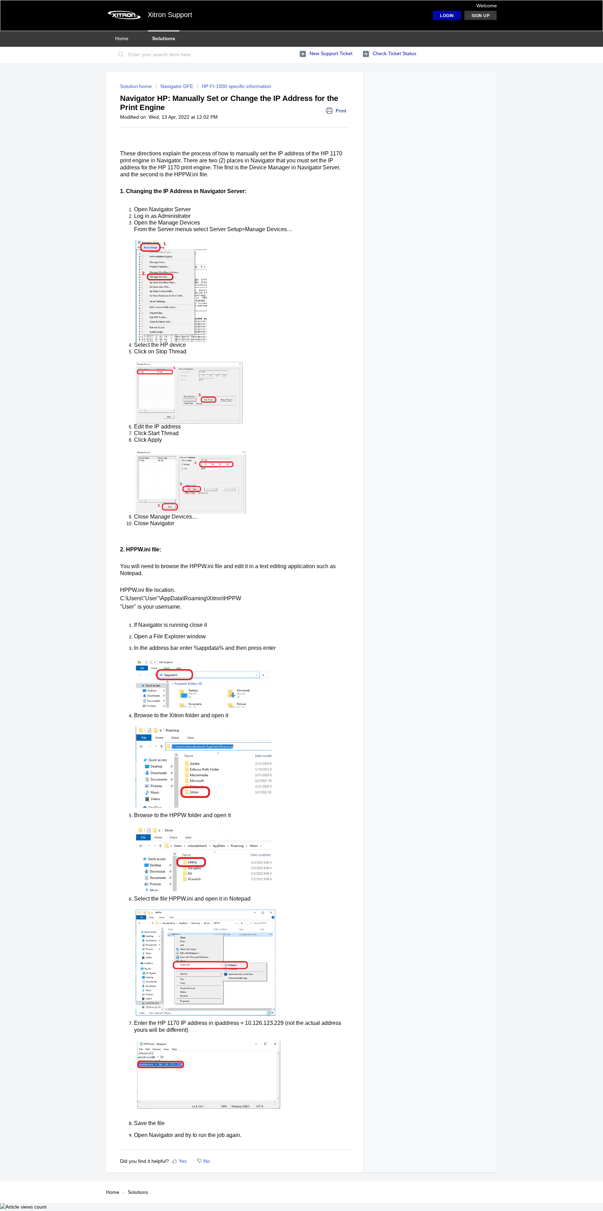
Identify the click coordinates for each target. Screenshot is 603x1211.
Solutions (163, 38)
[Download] (288, 530)
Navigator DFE (177, 86)
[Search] (121, 55)
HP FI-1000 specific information (236, 86)
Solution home (136, 86)
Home (121, 38)
